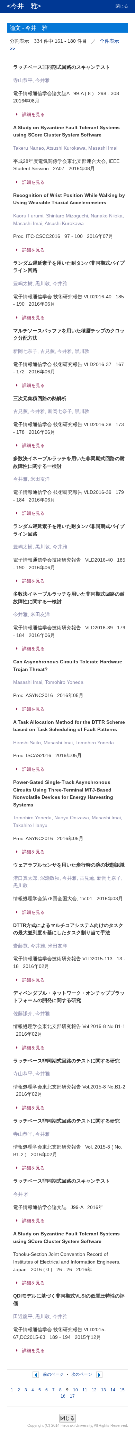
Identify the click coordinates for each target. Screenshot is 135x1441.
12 (94, 1390)
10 (75, 1390)
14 (112, 1390)
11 (84, 1390)
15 (122, 1390)
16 (63, 1396)
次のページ (81, 1374)
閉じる (122, 6)
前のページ (53, 1374)
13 (103, 1390)
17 (72, 1396)
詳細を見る (33, 115)
